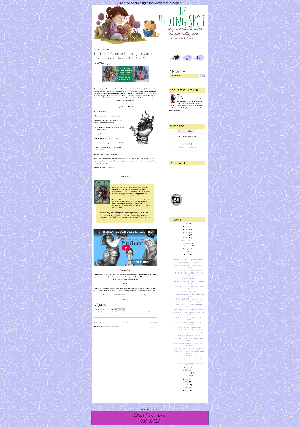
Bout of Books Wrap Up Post (189, 276)
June (187, 254)
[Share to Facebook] (121, 309)
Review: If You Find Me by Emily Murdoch (189, 259)
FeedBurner (192, 147)
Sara (101, 309)
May (187, 257)
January (188, 375)
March (187, 370)
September (187, 246)
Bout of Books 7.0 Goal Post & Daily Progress (188, 309)
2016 (186, 229)
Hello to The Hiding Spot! (189, 356)
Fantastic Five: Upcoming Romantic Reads (189, 330)
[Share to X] (119, 309)
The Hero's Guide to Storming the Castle (128, 312)
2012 (187, 379)
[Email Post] (112, 309)
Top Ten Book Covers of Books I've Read (189, 273)
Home (125, 322)
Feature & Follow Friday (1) (189, 291)
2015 (186, 232)
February (188, 373)
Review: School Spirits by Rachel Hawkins (188, 364)
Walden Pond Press (147, 312)
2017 (186, 226)
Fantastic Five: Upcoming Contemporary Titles (189, 348)
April (187, 367)
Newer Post (97, 322)
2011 (187, 382)
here (126, 299)
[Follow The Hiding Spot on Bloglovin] (187, 132)
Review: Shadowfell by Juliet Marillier (189, 299)
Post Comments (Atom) (111, 326)
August (187, 249)
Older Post (153, 322)
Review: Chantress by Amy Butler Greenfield (188, 333)
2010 (186, 385)
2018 (187, 224)
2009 (186, 387)
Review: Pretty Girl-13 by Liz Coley (189, 327)
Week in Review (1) (189, 278)
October (188, 243)
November (188, 240)
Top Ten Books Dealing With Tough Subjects (188, 302)
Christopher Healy (110, 312)
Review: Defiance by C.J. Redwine (189, 262)
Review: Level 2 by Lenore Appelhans (189, 270)
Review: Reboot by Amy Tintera (189, 335)
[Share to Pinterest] (124, 309)
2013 (186, 238)
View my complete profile (176, 113)
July (187, 251)
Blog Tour (101, 312)
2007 (187, 390)
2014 (186, 235)
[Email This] (115, 309)
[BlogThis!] (117, 309)
